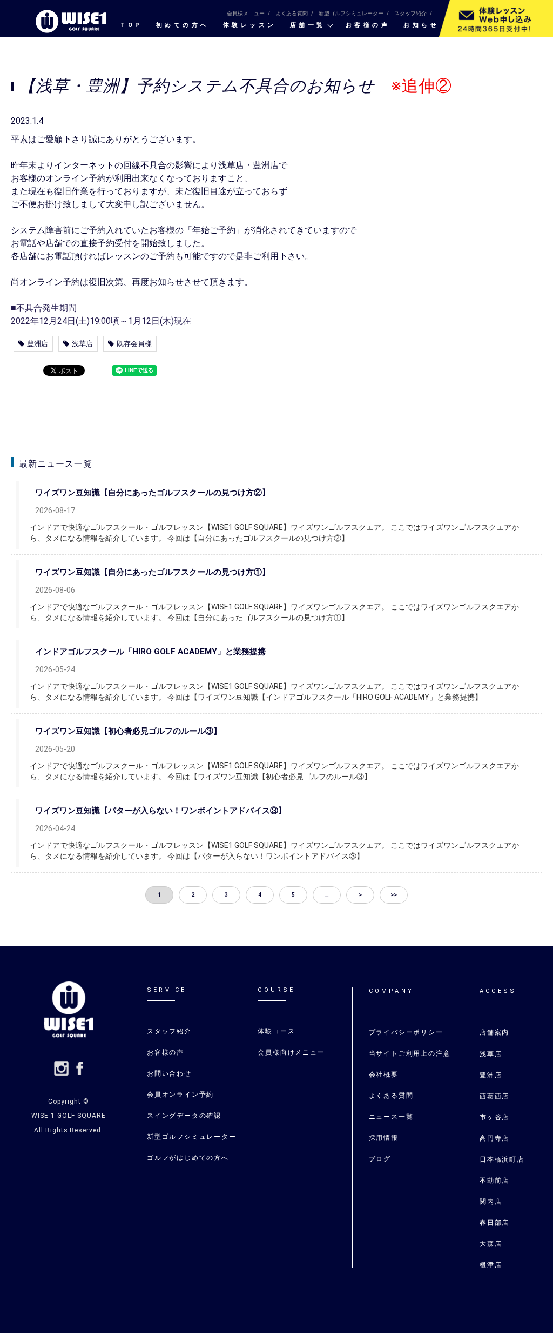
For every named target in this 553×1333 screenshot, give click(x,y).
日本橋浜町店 (502, 1159)
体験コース (276, 1031)
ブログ (380, 1159)
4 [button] (259, 895)
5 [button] (293, 895)
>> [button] (393, 895)
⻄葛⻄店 (494, 1096)
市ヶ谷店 (494, 1117)
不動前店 (494, 1180)
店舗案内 (494, 1032)
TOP (131, 25)
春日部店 (494, 1222)
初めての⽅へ (183, 25)
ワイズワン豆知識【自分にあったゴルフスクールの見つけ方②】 (152, 493)
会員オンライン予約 (180, 1094)
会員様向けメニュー (291, 1052)
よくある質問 (291, 13)
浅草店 (82, 344)
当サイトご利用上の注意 (410, 1053)
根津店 (491, 1265)
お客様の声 (368, 25)
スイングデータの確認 (184, 1115)
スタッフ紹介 (410, 13)
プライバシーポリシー (406, 1032)
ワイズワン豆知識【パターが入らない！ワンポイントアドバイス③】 (160, 810)
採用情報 (384, 1138)
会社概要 (384, 1074)
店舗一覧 (308, 25)
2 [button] (192, 895)
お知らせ (421, 25)
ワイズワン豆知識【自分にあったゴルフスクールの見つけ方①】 (152, 572)
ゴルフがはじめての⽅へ (188, 1158)
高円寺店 (494, 1138)
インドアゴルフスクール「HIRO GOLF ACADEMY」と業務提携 (150, 651)
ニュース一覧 (391, 1116)
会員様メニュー (246, 13)
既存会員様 (134, 344)
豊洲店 (37, 344)
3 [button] (226, 895)
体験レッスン (249, 25)
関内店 (491, 1201)
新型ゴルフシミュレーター (351, 13)
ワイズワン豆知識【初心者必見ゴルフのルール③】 (128, 731)
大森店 (491, 1244)
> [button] (360, 895)
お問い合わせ (169, 1073)
